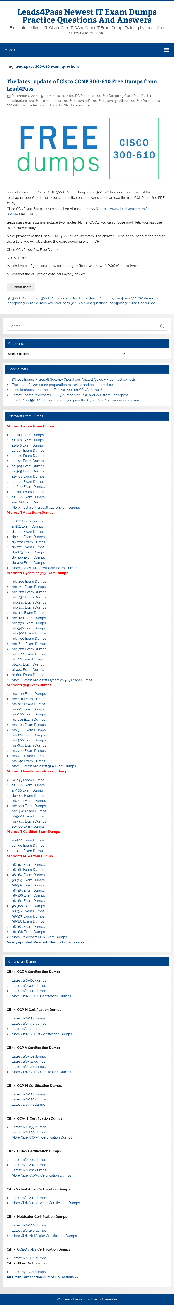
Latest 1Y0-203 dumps (29, 1160)
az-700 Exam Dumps (28, 492)
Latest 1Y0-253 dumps (29, 1127)
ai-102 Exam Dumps (27, 526)
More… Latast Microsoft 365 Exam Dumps (44, 766)
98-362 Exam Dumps (28, 875)
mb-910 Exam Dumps (29, 806)
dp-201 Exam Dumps (28, 547)
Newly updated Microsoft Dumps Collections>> (45, 942)
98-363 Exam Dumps (28, 880)
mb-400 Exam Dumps (29, 633)
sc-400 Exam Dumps (28, 851)
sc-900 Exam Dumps (28, 826)
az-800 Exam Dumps (28, 497)
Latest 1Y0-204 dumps (29, 1198)
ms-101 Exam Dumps (28, 709)
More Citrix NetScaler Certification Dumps (44, 1236)
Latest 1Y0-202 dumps (29, 1165)
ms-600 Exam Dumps (29, 745)
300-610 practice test (23, 105)
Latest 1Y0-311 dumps (28, 1061)
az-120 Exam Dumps (28, 440)
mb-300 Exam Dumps (29, 607)
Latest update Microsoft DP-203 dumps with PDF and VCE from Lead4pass (70, 395)
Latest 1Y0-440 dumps (29, 1258)
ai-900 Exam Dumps (28, 790)
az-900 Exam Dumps (28, 785)
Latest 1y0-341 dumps (29, 1105)
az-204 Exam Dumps (28, 451)
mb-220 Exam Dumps (29, 592)
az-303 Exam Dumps (28, 461)
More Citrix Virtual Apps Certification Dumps (46, 1203)
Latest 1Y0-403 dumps (29, 991)
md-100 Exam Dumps (29, 694)
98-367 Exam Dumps (28, 901)
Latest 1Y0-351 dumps (29, 1018)
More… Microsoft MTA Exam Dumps (39, 937)
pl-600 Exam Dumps (28, 675)
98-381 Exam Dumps (28, 921)
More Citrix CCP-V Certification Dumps (41, 1072)
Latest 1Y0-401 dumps (29, 980)
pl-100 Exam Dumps (28, 659)
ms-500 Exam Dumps (29, 740)
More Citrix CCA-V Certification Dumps (41, 1175)
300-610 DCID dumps (78, 96)
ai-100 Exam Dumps (27, 521)
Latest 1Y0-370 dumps (29, 1099)
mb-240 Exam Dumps (29, 602)
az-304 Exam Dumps (28, 466)
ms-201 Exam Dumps (28, 720)
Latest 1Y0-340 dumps (29, 1023)
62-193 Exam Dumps (28, 780)
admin (49, 96)
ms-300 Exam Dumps (29, 730)
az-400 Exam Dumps (28, 476)
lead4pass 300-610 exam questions (80, 303)
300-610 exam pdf (76, 101)
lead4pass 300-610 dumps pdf (138, 298)
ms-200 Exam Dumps (29, 714)
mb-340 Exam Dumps (29, 628)
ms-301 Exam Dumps (28, 735)
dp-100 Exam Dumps (28, 537)
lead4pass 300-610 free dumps (132, 303)
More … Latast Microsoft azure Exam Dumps (46, 508)
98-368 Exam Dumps (28, 906)
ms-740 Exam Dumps (28, 761)
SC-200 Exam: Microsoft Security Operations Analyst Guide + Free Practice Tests (74, 379)
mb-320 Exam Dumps (29, 618)
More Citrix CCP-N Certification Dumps (42, 1034)
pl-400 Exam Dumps (28, 670)
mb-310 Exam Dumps (28, 613)
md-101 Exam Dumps (28, 699)
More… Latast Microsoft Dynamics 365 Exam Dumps (52, 680)
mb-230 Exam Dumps (29, 597)
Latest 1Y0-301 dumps (29, 1056)
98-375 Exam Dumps (28, 916)
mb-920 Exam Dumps (29, 811)
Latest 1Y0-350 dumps (29, 1029)
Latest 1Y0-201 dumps (29, 1170)
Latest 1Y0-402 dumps (29, 986)
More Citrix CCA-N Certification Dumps (42, 1137)
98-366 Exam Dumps (28, 895)
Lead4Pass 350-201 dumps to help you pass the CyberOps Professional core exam (76, 400)
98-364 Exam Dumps (28, 885)
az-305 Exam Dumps (28, 471)
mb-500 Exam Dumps (29, 638)
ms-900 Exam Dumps (29, 821)
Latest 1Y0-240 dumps (29, 1231)
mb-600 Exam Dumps (29, 644)
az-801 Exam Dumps (28, 502)
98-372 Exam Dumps (28, 911)
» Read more (21, 287)
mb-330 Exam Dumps (29, 623)
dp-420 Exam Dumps (28, 563)
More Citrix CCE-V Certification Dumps (41, 996)
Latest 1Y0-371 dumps (29, 1094)
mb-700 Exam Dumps (29, 649)
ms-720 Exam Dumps (28, 756)
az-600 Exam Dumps (28, 487)
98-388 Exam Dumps (28, 932)
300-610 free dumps (145, 101)
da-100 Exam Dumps (28, 532)
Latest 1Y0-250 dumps (29, 1132)
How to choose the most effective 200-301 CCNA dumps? (57, 390)
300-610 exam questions (110, 101)
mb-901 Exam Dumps (29, 801)
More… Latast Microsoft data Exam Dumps (44, 568)
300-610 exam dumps (44, 101)
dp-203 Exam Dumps (28, 552)
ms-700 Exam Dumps (29, 751)
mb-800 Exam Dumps (29, 654)
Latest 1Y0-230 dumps (29, 1225)
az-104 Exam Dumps (28, 435)
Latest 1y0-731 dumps (29, 1272)
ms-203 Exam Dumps (29, 725)
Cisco (44, 105)
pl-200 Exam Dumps (28, 664)
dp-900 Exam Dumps (28, 796)
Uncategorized (81, 105)
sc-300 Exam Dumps (28, 846)
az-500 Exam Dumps (28, 482)
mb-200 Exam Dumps (29, 582)
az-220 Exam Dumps (28, 456)
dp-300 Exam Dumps (28, 557)
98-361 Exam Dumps (28, 870)
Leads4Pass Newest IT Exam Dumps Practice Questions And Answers (87, 15)
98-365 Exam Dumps (28, 890)
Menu (10, 50)
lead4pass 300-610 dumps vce (30, 303)
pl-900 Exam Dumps (28, 816)
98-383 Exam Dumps (28, 927)
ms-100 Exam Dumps (28, 704)
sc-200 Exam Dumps (28, 840)
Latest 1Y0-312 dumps (29, 1067)
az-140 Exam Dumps (28, 445)
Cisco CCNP (59, 105)
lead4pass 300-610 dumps (93, 298)
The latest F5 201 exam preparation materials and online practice (62, 385)
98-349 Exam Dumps (28, 865)
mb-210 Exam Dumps (29, 587)
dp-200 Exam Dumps (28, 542)
